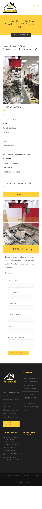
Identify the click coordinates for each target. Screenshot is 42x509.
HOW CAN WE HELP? (16, 337)
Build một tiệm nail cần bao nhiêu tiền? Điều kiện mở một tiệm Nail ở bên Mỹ (31, 383)
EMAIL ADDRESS (14, 292)
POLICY (34, 478)
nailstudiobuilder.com (11, 392)
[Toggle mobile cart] (34, 5)
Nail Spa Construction (11, 163)
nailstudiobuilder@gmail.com (13, 454)
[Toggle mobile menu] (38, 5)
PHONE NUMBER (14, 315)
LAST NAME (12, 303)
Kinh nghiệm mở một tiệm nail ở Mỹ (30, 396)
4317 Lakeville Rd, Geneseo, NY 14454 (16, 154)
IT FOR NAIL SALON (11, 478)
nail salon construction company (11, 403)
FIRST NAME (13, 281)
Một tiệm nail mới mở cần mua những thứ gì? (31, 406)
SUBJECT (11, 326)
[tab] (21, 194)
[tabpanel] (21, 207)
